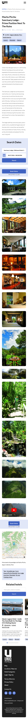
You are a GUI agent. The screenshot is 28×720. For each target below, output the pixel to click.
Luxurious (6, 575)
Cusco (17, 571)
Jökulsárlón (7, 625)
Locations (7, 669)
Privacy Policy (8, 682)
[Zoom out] (24, 535)
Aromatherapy (11, 571)
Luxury (6, 40)
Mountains (12, 575)
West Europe (5, 627)
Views (10, 577)
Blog (5, 666)
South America (7, 37)
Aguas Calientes (14, 35)
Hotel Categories (9, 672)
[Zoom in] (24, 533)
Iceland (14, 625)
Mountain (12, 40)
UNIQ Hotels (19, 30)
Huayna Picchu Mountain (10, 573)
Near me (14, 669)
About (6, 685)
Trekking (6, 577)
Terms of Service (9, 679)
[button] (7, 642)
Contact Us (7, 689)
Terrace (18, 575)
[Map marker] (14, 544)
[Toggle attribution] (24, 557)
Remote (17, 639)
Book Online (14, 171)
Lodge (22, 573)
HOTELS (4, 9)
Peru (20, 35)
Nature (19, 40)
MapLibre (21, 557)
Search (14, 160)
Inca (19, 573)
